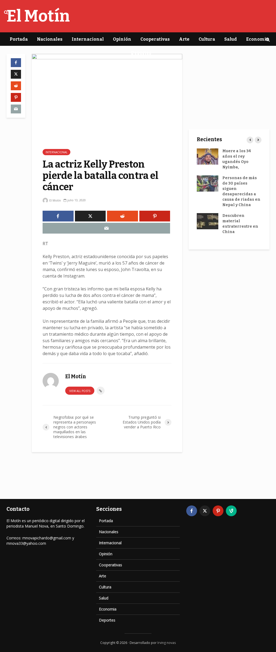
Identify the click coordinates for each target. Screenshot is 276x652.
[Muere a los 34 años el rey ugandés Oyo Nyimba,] (207, 156)
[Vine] (231, 510)
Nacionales (50, 39)
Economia (257, 39)
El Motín (55, 200)
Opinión (122, 39)
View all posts (79, 391)
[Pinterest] (218, 510)
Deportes (141, 52)
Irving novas (166, 642)
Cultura (207, 39)
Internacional (88, 39)
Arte (184, 39)
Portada (19, 39)
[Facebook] (191, 510)
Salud (230, 39)
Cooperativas (155, 39)
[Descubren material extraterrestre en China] (207, 221)
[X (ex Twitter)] (204, 510)
